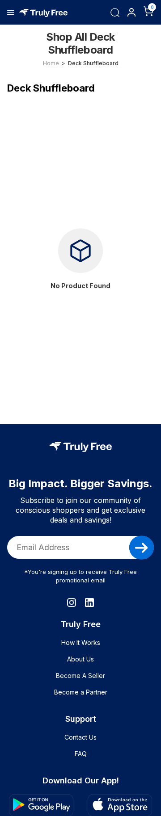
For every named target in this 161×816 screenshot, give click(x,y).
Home (51, 63)
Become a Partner (80, 692)
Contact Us (80, 737)
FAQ (81, 753)
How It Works (80, 642)
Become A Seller (80, 675)
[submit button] (142, 547)
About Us (80, 659)
